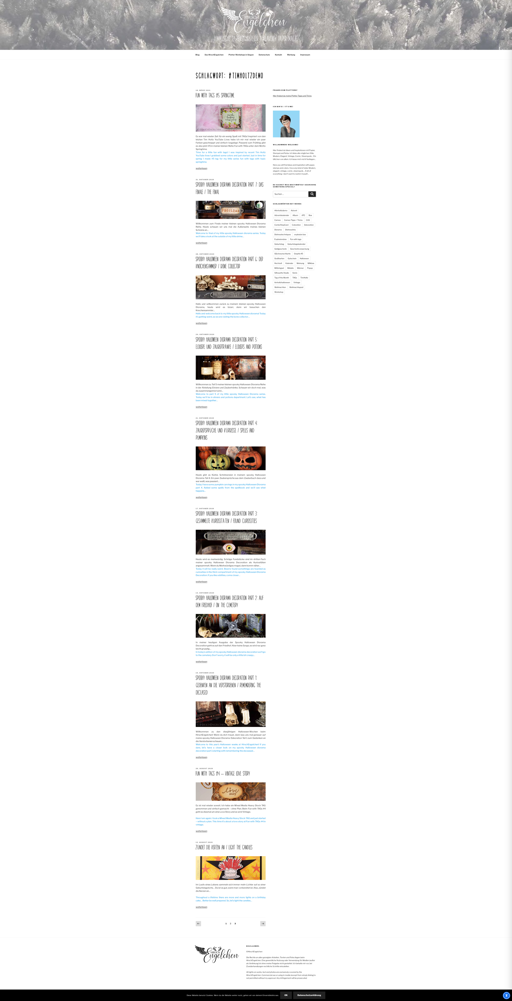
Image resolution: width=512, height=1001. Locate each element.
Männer (300, 268)
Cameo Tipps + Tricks (293, 220)
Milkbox (311, 263)
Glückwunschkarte (282, 253)
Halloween (304, 258)
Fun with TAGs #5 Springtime (215, 95)
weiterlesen (201, 168)
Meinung (300, 263)
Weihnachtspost (296, 287)
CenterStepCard (281, 225)
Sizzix (294, 273)
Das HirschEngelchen (214, 55)
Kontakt (278, 55)
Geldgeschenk (280, 249)
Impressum (305, 55)
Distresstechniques (282, 234)
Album (295, 215)
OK (286, 995)
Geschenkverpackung (299, 249)
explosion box (300, 234)
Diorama (278, 229)
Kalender (289, 263)
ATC (303, 215)
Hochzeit (278, 263)
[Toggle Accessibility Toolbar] (506, 995)
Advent (294, 210)
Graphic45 (298, 253)
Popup (310, 268)
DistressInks (290, 229)
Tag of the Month (281, 277)
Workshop (278, 292)
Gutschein (292, 258)
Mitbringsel (279, 268)
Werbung (291, 55)
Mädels (290, 268)
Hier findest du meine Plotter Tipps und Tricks (292, 96)
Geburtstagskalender (296, 244)
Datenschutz (264, 55)
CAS (308, 220)
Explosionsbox (280, 239)
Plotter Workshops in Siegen (241, 55)
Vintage (296, 282)
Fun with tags (295, 239)
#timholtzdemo (280, 210)
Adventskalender (281, 215)
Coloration (296, 225)
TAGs (294, 277)
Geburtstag (279, 244)
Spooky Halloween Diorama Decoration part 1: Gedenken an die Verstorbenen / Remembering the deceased (228, 685)
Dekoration (309, 225)
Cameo (277, 220)
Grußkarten (279, 258)
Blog (197, 55)
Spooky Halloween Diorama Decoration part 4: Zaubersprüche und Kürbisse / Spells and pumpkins (226, 430)
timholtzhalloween (282, 282)
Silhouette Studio (281, 273)
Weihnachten (280, 287)
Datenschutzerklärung (309, 995)
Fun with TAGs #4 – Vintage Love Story (222, 774)
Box (310, 215)
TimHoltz (304, 277)
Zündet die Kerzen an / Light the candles (224, 847)
